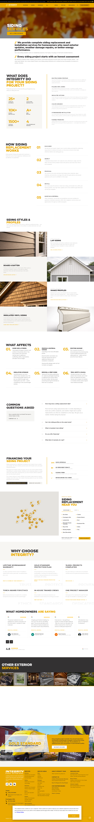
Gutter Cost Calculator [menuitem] (30, 798)
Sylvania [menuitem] (39, 776)
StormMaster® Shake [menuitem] (56, 791)
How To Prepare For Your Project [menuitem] (60, 782)
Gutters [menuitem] (26, 796)
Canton (79, 514)
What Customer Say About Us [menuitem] (58, 773)
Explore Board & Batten (9, 274)
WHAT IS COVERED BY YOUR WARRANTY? (13, 580)
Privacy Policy (20, 812)
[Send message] (90, 818)
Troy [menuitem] (39, 792)
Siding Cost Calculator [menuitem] (29, 781)
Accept (74, 816)
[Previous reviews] (7, 641)
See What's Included (59, 747)
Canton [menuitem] (39, 784)
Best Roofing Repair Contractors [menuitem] (77, 785)
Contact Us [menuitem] (55, 777)
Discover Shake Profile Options (58, 299)
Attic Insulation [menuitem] (28, 803)
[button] (30, 522)
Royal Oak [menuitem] (40, 787)
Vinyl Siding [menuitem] (27, 783)
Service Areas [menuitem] (42, 771)
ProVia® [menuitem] (26, 794)
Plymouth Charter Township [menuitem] (44, 794)
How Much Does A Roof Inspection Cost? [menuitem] (79, 774)
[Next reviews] (11, 641)
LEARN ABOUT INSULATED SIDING (11, 324)
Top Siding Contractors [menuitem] (75, 787)
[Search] (77, 5)
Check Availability (84, 538)
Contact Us (12, 418)
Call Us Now (84, 5)
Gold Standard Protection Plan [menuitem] (58, 780)
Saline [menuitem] (39, 789)
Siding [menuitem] (26, 780)
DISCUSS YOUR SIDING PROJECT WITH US (75, 599)
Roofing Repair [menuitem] (28, 777)
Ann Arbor (65, 514)
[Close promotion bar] (92, 1)
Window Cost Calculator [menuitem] (30, 787)
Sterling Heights (67, 529)
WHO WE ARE (69, 580)
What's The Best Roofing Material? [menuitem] (78, 776)
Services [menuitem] (27, 771)
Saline (78, 526)
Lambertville (66, 520)
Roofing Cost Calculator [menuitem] (30, 774)
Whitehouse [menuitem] (40, 777)
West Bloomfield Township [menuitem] (43, 795)
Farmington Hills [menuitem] (41, 781)
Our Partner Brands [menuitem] (58, 786)
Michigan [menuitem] (40, 780)
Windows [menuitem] (27, 785)
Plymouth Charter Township (67, 523)
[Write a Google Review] (8, 617)
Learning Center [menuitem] (74, 773)
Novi (78, 520)
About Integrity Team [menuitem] (59, 771)
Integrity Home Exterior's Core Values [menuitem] (78, 780)
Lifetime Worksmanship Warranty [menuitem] (60, 779)
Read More (4, 254)
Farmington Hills (67, 517)
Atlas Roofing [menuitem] (55, 787)
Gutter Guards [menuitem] (28, 801)
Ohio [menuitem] (39, 773)
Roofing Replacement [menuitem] (29, 776)
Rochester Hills (81, 523)
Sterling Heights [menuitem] (41, 791)
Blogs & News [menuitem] (73, 778)
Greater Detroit (81, 517)
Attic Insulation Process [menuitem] (30, 805)
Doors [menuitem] (26, 791)
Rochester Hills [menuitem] (41, 786)
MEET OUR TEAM (38, 599)
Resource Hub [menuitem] (74, 771)
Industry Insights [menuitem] (74, 784)
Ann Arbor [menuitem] (40, 783)
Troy (78, 529)
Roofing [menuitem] (26, 773)
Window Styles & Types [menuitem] (30, 788)
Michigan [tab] (67, 510)
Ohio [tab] (76, 510)
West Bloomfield (67, 532)
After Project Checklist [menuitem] (75, 781)
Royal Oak (65, 526)
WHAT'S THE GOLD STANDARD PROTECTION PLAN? (44, 580)
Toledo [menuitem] (39, 774)
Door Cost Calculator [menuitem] (29, 792)
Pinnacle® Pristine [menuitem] (55, 789)
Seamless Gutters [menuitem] (28, 799)
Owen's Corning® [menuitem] (56, 793)
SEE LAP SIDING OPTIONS (56, 249)
